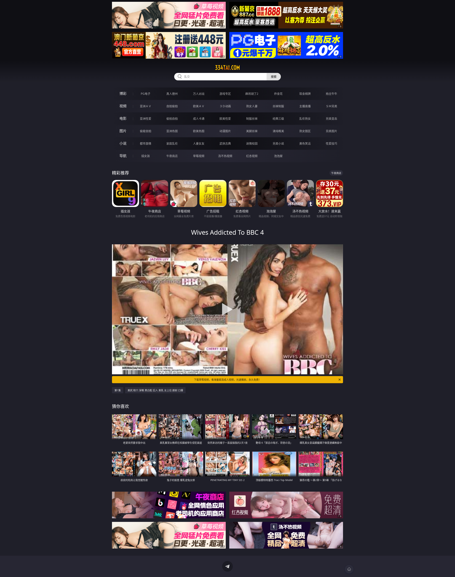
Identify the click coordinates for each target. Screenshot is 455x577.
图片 (123, 131)
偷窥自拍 (145, 131)
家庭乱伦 (172, 143)
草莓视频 (198, 156)
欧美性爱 (225, 119)
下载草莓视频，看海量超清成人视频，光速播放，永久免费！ (227, 379)
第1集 (117, 390)
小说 (123, 143)
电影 (123, 118)
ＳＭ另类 (331, 106)
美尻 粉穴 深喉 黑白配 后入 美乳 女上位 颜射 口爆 (155, 390)
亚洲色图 (172, 131)
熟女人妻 (252, 106)
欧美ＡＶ (198, 106)
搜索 (274, 77)
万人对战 (198, 94)
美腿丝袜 (252, 131)
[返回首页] (349, 569)
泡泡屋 (278, 156)
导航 (123, 155)
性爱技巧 (331, 143)
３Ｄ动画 (225, 106)
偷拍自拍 (172, 119)
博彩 (123, 93)
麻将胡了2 (251, 94)
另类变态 (331, 119)
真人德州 (172, 94)
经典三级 (278, 119)
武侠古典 (225, 143)
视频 (123, 106)
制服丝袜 (252, 119)
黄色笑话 (305, 143)
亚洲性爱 (145, 119)
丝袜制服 (278, 106)
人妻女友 (198, 143)
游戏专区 (225, 94)
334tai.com (227, 67)
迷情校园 (252, 143)
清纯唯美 (278, 131)
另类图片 (331, 131)
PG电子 (145, 94)
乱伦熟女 (305, 119)
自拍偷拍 (172, 106)
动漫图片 (225, 131)
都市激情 (145, 143)
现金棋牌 (305, 94)
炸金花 (278, 94)
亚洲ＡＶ (145, 106)
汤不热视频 (225, 156)
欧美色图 (198, 131)
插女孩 (145, 156)
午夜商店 (172, 156)
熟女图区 (305, 131)
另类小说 (278, 143)
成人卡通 (198, 119)
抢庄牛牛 (331, 94)
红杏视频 (252, 156)
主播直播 (305, 106)
